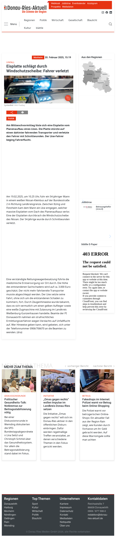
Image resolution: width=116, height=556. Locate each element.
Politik (43, 20)
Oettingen (9, 518)
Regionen (29, 20)
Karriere (64, 503)
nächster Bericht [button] (102, 366)
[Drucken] (22, 112)
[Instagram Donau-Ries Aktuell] (103, 12)
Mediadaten (67, 6)
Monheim (9, 511)
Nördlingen (10, 514)
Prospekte (56, 6)
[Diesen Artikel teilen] (11, 112)
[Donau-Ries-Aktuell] (25, 9)
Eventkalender (78, 3)
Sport (35, 503)
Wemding (9, 525)
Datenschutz (66, 511)
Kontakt (64, 514)
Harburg (8, 507)
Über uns (65, 525)
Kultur (27, 28)
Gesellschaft (75, 20)
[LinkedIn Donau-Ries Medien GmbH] (111, 12)
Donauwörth (10, 503)
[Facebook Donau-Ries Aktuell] (107, 12)
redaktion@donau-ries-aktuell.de (98, 516)
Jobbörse (66, 3)
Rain (6, 522)
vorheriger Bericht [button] (78, 366)
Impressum (66, 507)
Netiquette (65, 522)
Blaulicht (92, 20)
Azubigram (92, 3)
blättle (39, 28)
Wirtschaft (58, 20)
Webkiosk (55, 3)
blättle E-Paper (89, 244)
